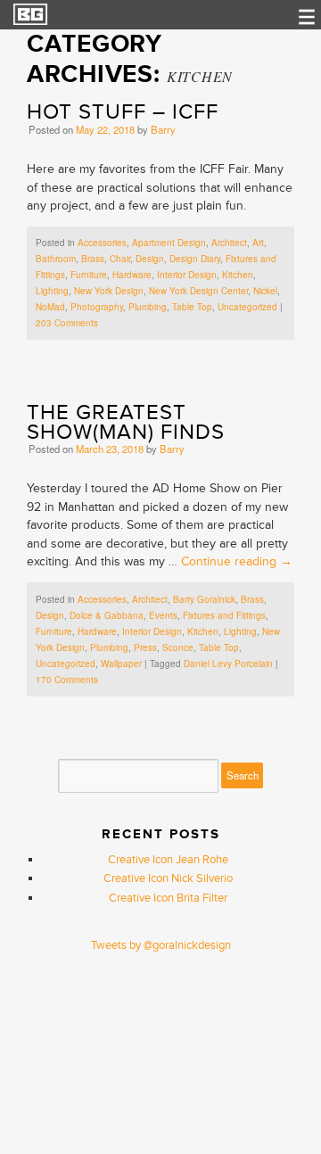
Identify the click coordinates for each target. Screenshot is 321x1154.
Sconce (177, 647)
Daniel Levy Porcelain (228, 663)
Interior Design (187, 274)
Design (150, 258)
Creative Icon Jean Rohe (168, 860)
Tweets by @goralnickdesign (161, 945)
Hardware (132, 274)
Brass (92, 258)
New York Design (109, 290)
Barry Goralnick (204, 599)
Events (163, 615)
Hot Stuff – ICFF (122, 112)
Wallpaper (121, 663)
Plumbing (147, 307)
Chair (120, 258)
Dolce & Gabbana (107, 615)
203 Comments (67, 323)
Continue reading (236, 561)
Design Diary (194, 258)
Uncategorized (247, 307)
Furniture (88, 274)
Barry (163, 129)
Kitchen (237, 274)
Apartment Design (169, 242)
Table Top (192, 307)
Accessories (102, 242)
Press (145, 647)
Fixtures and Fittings (224, 615)
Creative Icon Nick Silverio (168, 878)
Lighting (52, 290)
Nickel (265, 290)
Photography (96, 307)
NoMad (50, 307)
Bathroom (56, 258)
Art (258, 242)
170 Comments (67, 679)
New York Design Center (198, 290)
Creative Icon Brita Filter (168, 898)
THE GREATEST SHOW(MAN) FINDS (126, 422)
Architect (229, 242)
